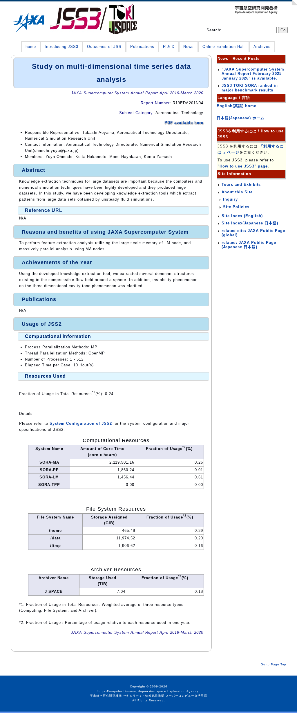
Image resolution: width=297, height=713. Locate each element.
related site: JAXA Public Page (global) (253, 232)
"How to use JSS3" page (243, 166)
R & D (169, 46)
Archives (262, 46)
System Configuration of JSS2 (81, 423)
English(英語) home (236, 106)
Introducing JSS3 (61, 46)
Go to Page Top (273, 664)
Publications (142, 46)
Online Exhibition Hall (223, 46)
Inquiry (230, 199)
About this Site (237, 192)
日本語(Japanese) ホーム (241, 118)
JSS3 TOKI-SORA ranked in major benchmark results (250, 87)
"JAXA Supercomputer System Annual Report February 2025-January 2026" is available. (253, 73)
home (31, 46)
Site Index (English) (242, 216)
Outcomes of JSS (104, 46)
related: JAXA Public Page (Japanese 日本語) (249, 244)
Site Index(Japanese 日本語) (250, 223)
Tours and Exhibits (241, 184)
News (188, 46)
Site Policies (236, 207)
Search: (215, 30)
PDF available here (183, 122)
